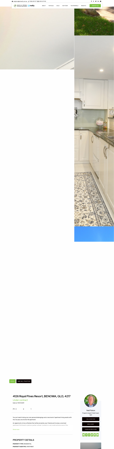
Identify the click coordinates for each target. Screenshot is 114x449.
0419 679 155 (42, 1)
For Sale (51, 5)
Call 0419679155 (90, 419)
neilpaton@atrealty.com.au (20, 1)
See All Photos (24, 381)
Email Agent (90, 424)
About (44, 5)
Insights (83, 5)
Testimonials (74, 5)
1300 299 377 (33, 1)
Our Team (65, 5)
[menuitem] (44, 5)
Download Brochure (91, 429)
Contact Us (95, 5)
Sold (57, 5)
